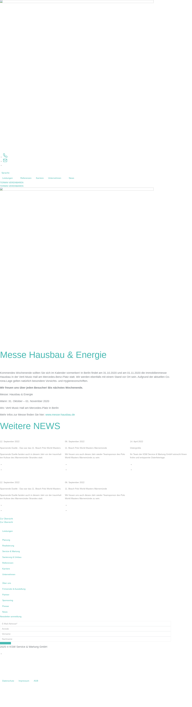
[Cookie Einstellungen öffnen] (22, 705)
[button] (7, 172)
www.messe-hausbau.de (60, 414)
